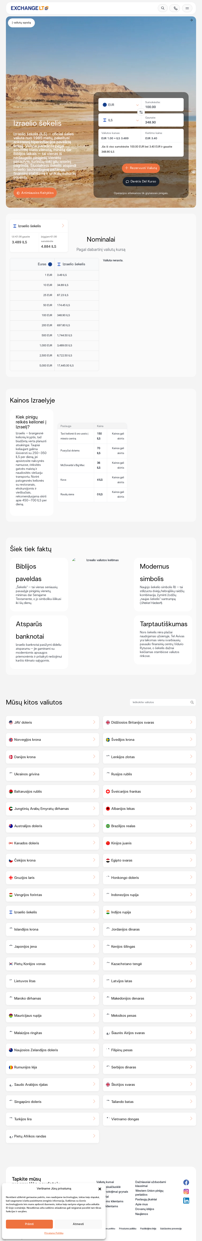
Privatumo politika (127, 1229)
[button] (100, 1189)
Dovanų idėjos (144, 1209)
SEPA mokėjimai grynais (112, 1192)
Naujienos (141, 1214)
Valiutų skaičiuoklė (108, 1187)
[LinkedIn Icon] (186, 1201)
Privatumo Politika (53, 1233)
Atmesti (78, 1224)
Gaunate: (150, 118)
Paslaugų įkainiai (146, 1199)
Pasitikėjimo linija (148, 1229)
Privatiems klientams (109, 1201)
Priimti (29, 1224)
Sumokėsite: (152, 102)
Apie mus (141, 1204)
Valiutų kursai (105, 1182)
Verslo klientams (107, 1206)
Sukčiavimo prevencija (171, 1229)
